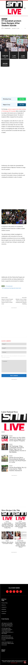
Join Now (21, 99)
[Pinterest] (14, 31)
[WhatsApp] (18, 31)
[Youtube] (17, 591)
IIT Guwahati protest (9, 286)
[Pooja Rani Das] (2, 28)
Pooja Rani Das (7, 28)
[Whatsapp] (20, 591)
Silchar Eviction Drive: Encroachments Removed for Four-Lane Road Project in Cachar (17, 460)
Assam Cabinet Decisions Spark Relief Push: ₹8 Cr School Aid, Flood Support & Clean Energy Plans (7, 525)
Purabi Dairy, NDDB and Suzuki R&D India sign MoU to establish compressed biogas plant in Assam (20, 525)
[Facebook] (7, 31)
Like (5, 52)
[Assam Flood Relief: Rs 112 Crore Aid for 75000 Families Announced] (4, 468)
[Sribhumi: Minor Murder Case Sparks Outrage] (7, 535)
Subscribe (5, 59)
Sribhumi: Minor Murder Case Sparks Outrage (7, 543)
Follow (14, 52)
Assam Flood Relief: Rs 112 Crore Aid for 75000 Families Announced (17, 469)
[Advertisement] (14, 81)
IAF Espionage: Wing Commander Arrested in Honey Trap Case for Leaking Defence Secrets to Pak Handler (17, 449)
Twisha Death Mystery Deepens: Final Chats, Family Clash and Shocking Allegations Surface (20, 545)
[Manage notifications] (25, 662)
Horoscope (20, 540)
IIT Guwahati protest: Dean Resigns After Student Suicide (11, 288)
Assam (3, 431)
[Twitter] (11, 31)
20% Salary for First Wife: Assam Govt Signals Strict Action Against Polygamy (17, 439)
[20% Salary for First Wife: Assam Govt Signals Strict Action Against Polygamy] (4, 438)
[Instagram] (10, 591)
